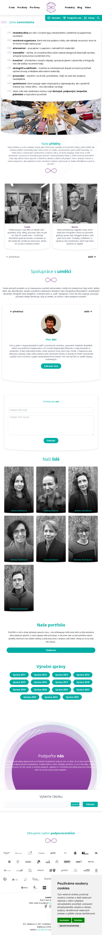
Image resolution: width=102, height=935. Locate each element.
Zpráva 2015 (19, 682)
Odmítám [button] (78, 920)
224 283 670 (42, 929)
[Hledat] (98, 18)
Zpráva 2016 (40, 682)
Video (88, 7)
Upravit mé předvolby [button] (69, 926)
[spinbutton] (38, 804)
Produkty (70, 7)
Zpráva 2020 (40, 689)
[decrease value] (82, 805)
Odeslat (51, 440)
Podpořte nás (74, 17)
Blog (79, 7)
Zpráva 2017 (61, 682)
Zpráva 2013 (61, 674)
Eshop (91, 17)
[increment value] (82, 803)
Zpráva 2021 (61, 689)
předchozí (14, 256)
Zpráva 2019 (19, 689)
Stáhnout (51, 650)
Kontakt (56, 17)
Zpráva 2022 (82, 689)
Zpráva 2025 (72, 697)
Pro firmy (35, 7)
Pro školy (22, 7)
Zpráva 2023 (29, 697)
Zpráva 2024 (51, 697)
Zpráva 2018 (82, 682)
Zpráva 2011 (19, 674)
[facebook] (46, 906)
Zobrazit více (51, 366)
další (90, 256)
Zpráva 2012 (40, 674)
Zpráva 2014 (82, 674)
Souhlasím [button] (64, 920)
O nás (12, 7)
